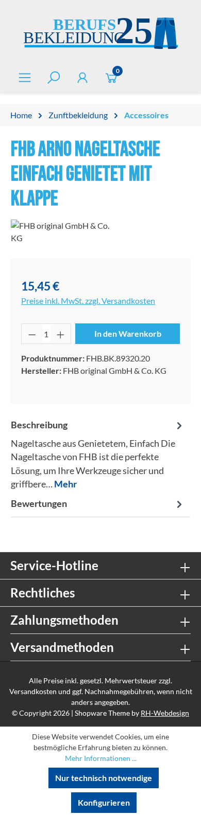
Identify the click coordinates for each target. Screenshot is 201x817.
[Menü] (24, 77)
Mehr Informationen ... (101, 758)
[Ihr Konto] (82, 77)
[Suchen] (53, 77)
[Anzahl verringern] (32, 333)
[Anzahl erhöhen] (61, 333)
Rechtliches (42, 592)
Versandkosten (33, 691)
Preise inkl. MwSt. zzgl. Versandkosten (88, 300)
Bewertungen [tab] (39, 503)
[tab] (98, 454)
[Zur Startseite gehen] (100, 34)
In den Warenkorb (127, 333)
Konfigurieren (104, 802)
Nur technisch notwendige (103, 778)
